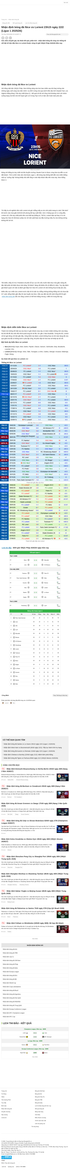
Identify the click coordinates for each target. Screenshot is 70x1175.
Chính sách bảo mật (40, 1120)
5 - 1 (35, 1033)
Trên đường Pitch (6, 1100)
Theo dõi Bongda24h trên (54, 34)
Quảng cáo (11, 1166)
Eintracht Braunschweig (22, 779)
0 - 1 (35, 1044)
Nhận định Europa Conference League (14, 1009)
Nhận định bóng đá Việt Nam (11, 960)
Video (2, 1096)
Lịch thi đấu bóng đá (31, 23)
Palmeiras (15, 916)
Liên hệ (4, 1166)
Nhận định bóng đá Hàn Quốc (12, 998)
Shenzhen (10, 867)
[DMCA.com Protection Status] (6, 1158)
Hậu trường (4, 1114)
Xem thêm (35, 938)
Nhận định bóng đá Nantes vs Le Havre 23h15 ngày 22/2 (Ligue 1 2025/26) (29, 744)
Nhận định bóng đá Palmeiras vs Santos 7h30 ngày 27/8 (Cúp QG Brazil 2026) (32, 908)
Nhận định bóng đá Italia (10, 968)
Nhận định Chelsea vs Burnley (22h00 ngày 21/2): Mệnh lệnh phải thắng (28, 755)
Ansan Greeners (25, 814)
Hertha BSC (11, 779)
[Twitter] (20, 1163)
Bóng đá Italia (38, 1102)
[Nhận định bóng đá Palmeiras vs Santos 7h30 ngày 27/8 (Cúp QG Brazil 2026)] (63, 914)
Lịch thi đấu (6, 548)
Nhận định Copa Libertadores (12, 986)
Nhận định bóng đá (6, 1108)
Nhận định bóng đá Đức (10, 975)
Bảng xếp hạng (39, 1111)
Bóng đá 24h (6, 23)
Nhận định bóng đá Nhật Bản (11, 1001)
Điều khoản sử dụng (40, 1117)
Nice (14, 703)
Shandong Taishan (24, 884)
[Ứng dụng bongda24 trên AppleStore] (40, 1131)
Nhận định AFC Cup (9, 1016)
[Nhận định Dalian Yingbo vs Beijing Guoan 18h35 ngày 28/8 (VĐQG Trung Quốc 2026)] (63, 899)
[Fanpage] (17, 1163)
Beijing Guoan (11, 902)
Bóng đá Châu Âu (40, 1096)
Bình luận (3, 1105)
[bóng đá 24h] (35, 2)
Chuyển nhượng (5, 1111)
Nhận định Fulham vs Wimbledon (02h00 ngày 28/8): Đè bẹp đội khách (35, 923)
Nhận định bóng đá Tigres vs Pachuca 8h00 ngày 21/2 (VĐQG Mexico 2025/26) (31, 758)
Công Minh (5, 695)
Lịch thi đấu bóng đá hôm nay (43, 1105)
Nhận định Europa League (11, 971)
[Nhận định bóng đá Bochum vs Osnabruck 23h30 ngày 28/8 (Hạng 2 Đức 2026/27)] (63, 794)
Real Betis (46, 1044)
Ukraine (9, 850)
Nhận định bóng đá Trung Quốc (12, 1005)
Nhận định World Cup (9, 983)
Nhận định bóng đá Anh (10, 949)
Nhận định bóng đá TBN (10, 953)
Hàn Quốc (10, 814)
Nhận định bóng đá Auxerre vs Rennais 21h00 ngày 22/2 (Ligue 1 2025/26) (29, 751)
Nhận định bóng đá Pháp (10, 964)
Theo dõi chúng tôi (10, 1163)
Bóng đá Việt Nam (40, 1091)
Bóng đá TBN (38, 1100)
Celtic (45, 1033)
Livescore (4, 1117)
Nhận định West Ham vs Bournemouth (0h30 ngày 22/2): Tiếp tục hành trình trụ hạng (33, 747)
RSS (2, 1163)
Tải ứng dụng (35, 1126)
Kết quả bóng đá (17, 23)
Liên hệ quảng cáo (40, 1123)
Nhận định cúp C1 (8, 956)
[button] (2, 37)
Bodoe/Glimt (23, 1037)
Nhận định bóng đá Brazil (10, 990)
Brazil (9, 916)
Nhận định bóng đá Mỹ (10, 979)
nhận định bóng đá (8, 296)
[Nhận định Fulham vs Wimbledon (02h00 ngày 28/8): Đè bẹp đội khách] (63, 929)
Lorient (6, 703)
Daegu (16, 814)
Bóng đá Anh (38, 1094)
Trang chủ (4, 1091)
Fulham (9, 931)
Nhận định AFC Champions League (14, 1013)
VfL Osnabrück (18, 797)
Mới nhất (66, 2)
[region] (35, 11)
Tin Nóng (3, 1094)
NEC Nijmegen (48, 1037)
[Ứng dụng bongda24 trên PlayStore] (30, 1131)
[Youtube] (24, 1163)
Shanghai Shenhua (12, 884)
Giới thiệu (37, 1114)
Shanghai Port (18, 867)
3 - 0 (35, 1037)
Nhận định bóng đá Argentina (12, 994)
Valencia (24, 1044)
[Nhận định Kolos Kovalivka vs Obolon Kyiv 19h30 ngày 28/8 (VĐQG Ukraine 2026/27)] (63, 847)
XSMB (3, 1160)
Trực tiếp (3, 1102)
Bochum (10, 797)
